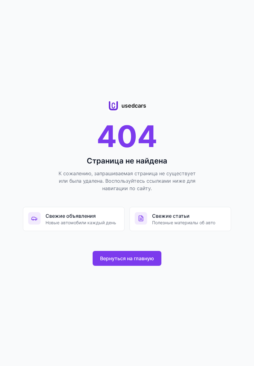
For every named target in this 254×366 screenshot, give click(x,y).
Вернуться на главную (127, 258)
